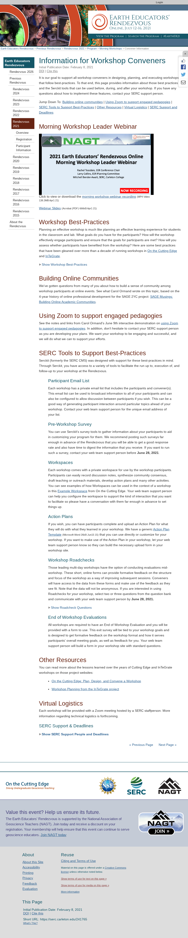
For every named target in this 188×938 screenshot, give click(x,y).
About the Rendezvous (18, 224)
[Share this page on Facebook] (183, 67)
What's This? (30, 923)
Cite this (52, 71)
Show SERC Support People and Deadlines (75, 734)
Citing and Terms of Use (78, 861)
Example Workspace (72, 491)
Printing (27, 873)
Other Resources (109, 107)
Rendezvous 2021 (74, 48)
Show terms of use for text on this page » (84, 878)
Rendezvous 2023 (21, 102)
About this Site (32, 862)
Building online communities (82, 102)
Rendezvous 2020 (21, 159)
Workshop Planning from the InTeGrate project (85, 689)
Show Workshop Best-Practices (64, 264)
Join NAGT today (53, 835)
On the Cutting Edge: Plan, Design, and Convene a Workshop (96, 681)
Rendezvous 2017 (21, 191)
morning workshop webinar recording (109, 196)
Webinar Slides (50, 208)
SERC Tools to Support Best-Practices (66, 107)
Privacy (27, 878)
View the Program (110, 36)
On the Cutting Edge (162, 251)
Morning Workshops (111, 48)
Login (159, 2)
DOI (41, 71)
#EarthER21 (171, 36)
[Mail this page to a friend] (183, 83)
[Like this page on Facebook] (183, 61)
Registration (24, 139)
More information (70, 891)
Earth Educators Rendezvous (17, 48)
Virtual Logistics (135, 107)
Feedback (29, 883)
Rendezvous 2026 (21, 72)
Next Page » (167, 745)
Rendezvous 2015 (21, 213)
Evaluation (30, 889)
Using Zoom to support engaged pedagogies (137, 102)
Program (92, 48)
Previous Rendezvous (48, 48)
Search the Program (143, 36)
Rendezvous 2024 (21, 91)
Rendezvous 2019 (21, 170)
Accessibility (31, 867)
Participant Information (23, 148)
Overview (22, 132)
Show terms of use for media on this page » (85, 885)
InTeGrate (52, 256)
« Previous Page (141, 745)
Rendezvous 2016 (21, 202)
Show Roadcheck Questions (71, 607)
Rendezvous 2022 (21, 113)
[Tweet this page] (183, 75)
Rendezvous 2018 (21, 180)
